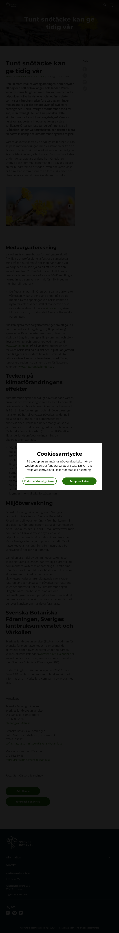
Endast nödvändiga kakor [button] (39, 481)
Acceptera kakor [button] (79, 481)
